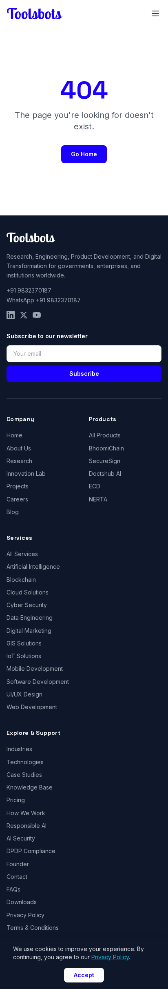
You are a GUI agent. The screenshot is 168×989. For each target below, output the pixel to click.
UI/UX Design (24, 694)
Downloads (22, 901)
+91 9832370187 (29, 290)
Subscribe (84, 373)
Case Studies (24, 774)
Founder (18, 863)
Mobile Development (35, 668)
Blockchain (21, 579)
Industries (19, 748)
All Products (105, 435)
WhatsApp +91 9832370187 (44, 300)
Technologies (25, 761)
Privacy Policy (25, 914)
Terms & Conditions (33, 927)
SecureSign (104, 460)
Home (14, 435)
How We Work (26, 812)
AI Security (21, 838)
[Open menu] (155, 13)
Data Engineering (30, 617)
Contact (17, 876)
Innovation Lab (26, 473)
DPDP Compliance (31, 850)
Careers (17, 499)
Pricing (16, 799)
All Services (22, 553)
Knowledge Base (30, 787)
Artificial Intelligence (33, 566)
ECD (94, 486)
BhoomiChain (106, 448)
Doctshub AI (105, 473)
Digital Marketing (29, 630)
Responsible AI (26, 825)
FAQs (13, 889)
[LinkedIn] (11, 315)
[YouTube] (37, 315)
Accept (84, 974)
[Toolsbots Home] (34, 13)
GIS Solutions (24, 643)
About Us (19, 448)
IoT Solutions (24, 655)
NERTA (98, 499)
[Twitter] (24, 315)
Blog (13, 511)
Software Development (38, 681)
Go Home (84, 154)
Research (19, 460)
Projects (18, 486)
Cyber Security (27, 604)
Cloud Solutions (28, 592)
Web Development (32, 706)
